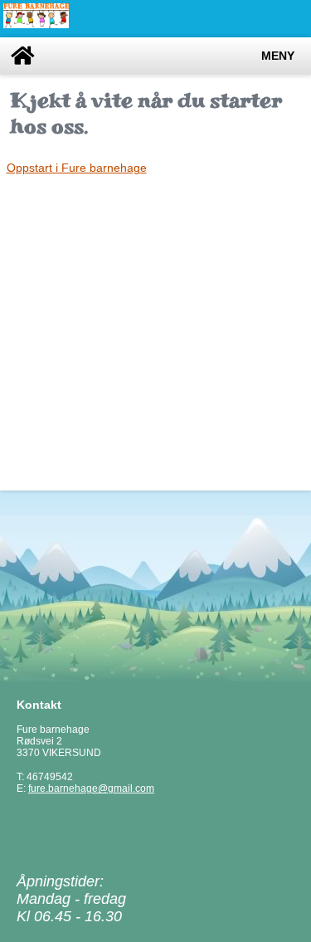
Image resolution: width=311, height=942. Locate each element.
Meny (277, 56)
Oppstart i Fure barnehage (77, 167)
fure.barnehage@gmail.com (91, 788)
